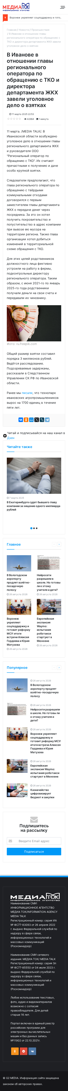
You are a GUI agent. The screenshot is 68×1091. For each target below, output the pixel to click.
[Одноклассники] (26, 419)
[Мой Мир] (31, 419)
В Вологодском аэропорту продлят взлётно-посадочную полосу (18, 582)
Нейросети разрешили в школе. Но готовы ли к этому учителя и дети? (48, 582)
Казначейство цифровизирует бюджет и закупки (42, 793)
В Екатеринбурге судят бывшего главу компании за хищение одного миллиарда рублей (33, 506)
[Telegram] (47, 419)
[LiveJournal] (42, 419)
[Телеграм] (23, 1051)
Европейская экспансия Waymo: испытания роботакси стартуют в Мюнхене (45, 629)
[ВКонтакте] (21, 419)
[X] (36, 419)
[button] (31, 528)
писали (27, 393)
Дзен (10, 438)
